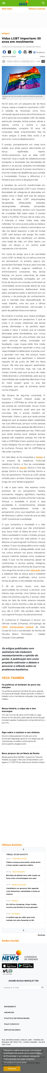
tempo (39, 457)
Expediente (10, 1007)
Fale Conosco (11, 1024)
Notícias (41, 935)
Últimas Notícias (12, 844)
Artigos (5, 33)
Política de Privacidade (16, 1018)
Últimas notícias (37, 9)
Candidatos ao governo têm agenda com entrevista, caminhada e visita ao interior (23, 891)
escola (23, 468)
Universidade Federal (21, 627)
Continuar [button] (12, 1069)
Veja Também (13, 678)
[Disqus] (23, 804)
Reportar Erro (12, 1030)
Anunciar (9, 1012)
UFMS (5, 627)
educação (35, 570)
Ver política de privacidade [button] (15, 1062)
